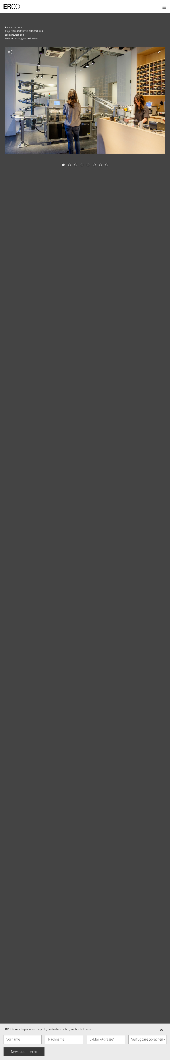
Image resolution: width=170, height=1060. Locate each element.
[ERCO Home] (12, 6)
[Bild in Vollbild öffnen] (159, 52)
